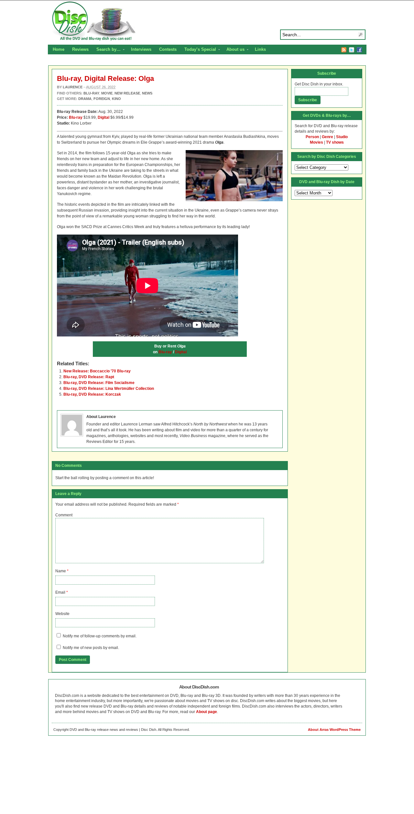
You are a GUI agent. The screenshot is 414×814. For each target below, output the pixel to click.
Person (312, 137)
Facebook (359, 49)
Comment (63, 515)
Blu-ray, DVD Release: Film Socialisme (99, 382)
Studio (342, 137)
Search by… (107, 50)
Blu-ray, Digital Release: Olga (105, 78)
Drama (85, 99)
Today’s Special (198, 50)
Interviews (141, 49)
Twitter (351, 49)
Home (58, 49)
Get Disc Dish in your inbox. (319, 84)
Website (62, 613)
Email (60, 592)
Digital (181, 352)
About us (234, 50)
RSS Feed (343, 49)
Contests (168, 49)
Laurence (72, 87)
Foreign (101, 99)
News (147, 93)
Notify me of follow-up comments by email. (99, 636)
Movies (316, 142)
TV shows (335, 142)
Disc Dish (207, 21)
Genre (327, 137)
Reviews (80, 49)
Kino (116, 99)
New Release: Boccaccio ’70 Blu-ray (97, 371)
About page (206, 712)
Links (260, 49)
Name (60, 571)
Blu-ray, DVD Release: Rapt (88, 377)
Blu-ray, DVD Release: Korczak (92, 394)
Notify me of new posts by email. (91, 647)
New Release (127, 93)
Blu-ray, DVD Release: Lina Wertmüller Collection (108, 388)
